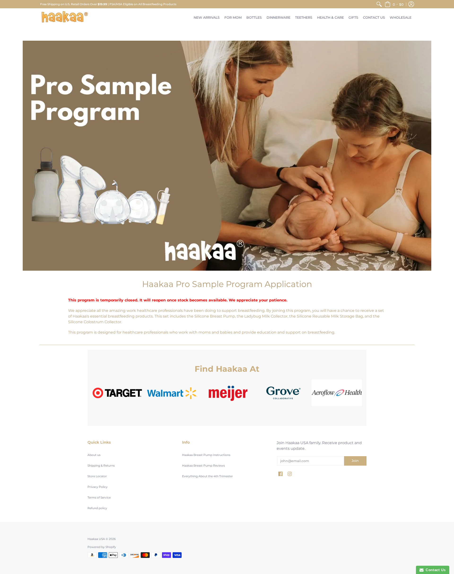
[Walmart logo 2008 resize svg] (172, 392)
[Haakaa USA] (64, 17)
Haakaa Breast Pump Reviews (203, 465)
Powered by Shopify (101, 547)
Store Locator (97, 476)
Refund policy (97, 508)
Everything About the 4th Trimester (207, 476)
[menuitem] (379, 4)
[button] (394, 4)
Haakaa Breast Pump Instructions (206, 455)
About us (93, 455)
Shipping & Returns (101, 465)
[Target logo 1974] (117, 393)
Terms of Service (99, 497)
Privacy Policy (97, 487)
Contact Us (434, 570)
